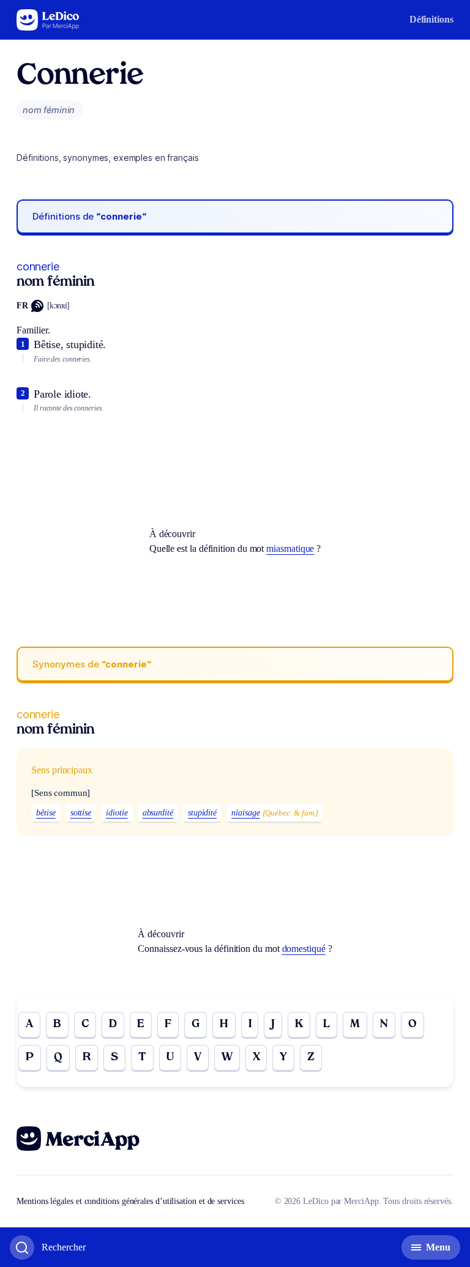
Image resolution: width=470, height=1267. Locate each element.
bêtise (46, 812)
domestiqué (304, 948)
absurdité (158, 812)
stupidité (202, 812)
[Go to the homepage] (48, 20)
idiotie (116, 812)
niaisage (245, 812)
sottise (80, 812)
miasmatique (290, 548)
